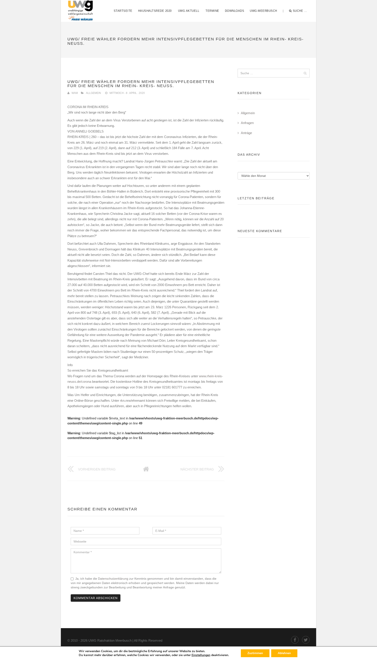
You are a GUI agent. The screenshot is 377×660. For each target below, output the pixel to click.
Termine (212, 10)
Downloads (234, 10)
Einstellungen (201, 655)
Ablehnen (284, 653)
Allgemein (93, 93)
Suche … (300, 10)
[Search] (305, 73)
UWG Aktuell (188, 10)
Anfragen (247, 123)
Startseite (123, 10)
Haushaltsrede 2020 (155, 10)
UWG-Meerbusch (263, 10)
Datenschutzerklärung (113, 578)
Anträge (246, 133)
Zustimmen (255, 653)
